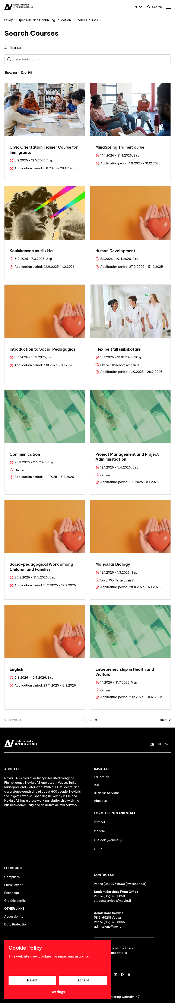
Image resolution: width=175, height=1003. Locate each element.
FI (159, 744)
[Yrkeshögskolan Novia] (18, 7)
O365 (98, 849)
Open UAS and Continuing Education (44, 20)
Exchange (11, 893)
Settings (58, 992)
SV (167, 744)
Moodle (99, 831)
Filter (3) (15, 47)
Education (101, 777)
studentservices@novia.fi (112, 901)
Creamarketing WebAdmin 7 (119, 997)
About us (100, 801)
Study (8, 20)
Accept (83, 980)
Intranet (99, 822)
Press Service (13, 885)
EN (135, 7)
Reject (32, 980)
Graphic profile (15, 901)
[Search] (8, 59)
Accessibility (13, 916)
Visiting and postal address (113, 948)
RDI (96, 785)
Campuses (12, 877)
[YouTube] (115, 974)
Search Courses (87, 20)
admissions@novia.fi (109, 926)
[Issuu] (129, 974)
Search (157, 7)
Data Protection (16, 924)
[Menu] (168, 7)
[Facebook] (122, 974)
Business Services (106, 793)
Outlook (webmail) (108, 840)
